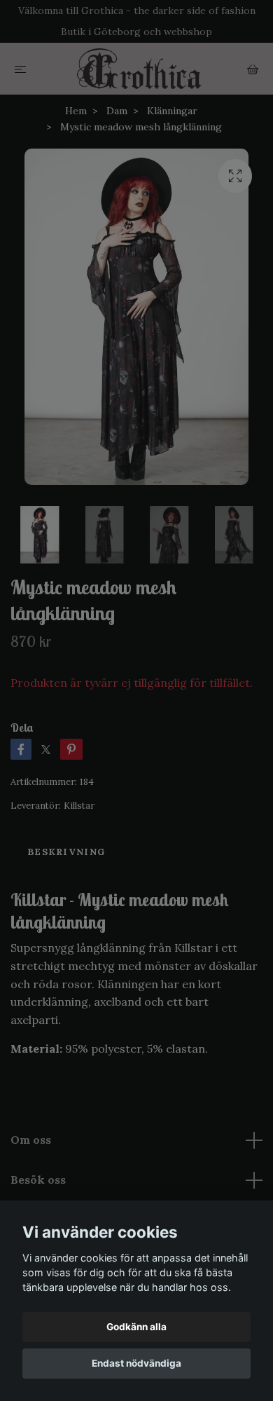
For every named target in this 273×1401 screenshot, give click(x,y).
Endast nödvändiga (136, 1363)
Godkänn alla (136, 1326)
